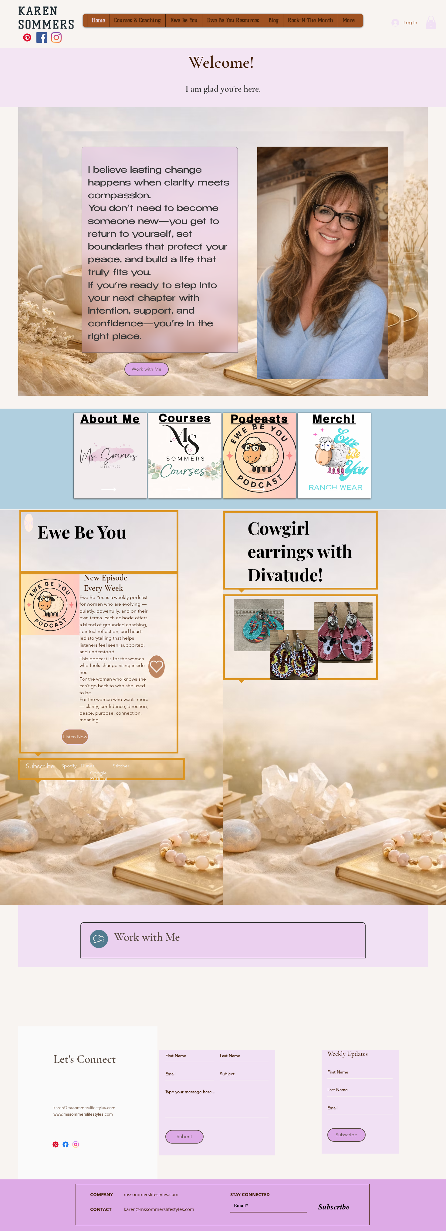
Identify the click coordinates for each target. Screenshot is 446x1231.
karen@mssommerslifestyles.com (84, 1107)
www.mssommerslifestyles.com (83, 1114)
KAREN (38, 11)
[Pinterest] (27, 37)
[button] (431, 22)
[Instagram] (75, 1144)
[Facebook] (65, 1144)
